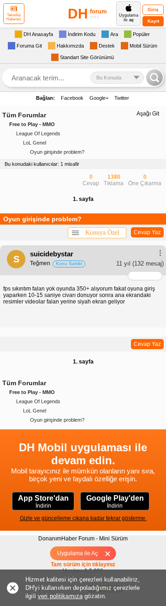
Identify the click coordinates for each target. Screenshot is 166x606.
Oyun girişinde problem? (57, 152)
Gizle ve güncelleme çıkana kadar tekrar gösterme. (83, 518)
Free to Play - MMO (32, 124)
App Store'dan (43, 501)
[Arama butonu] (154, 77)
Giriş (153, 9)
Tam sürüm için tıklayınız (83, 564)
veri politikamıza (60, 596)
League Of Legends (38, 133)
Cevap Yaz (147, 232)
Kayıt (153, 21)
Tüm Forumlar (24, 115)
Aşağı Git (147, 113)
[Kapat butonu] (111, 553)
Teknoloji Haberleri (13, 17)
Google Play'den (115, 501)
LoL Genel (34, 142)
